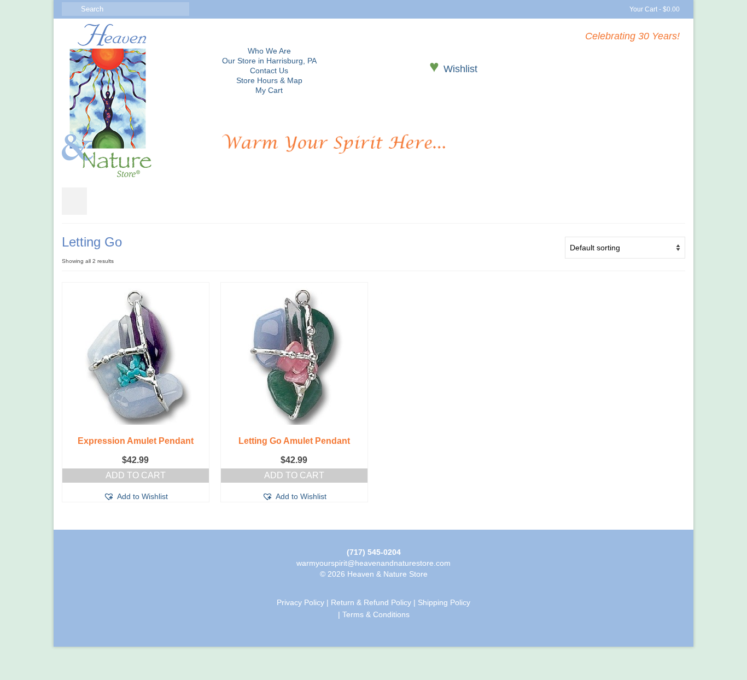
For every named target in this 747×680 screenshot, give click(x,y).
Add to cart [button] (136, 475)
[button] (135, 496)
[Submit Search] (70, 9)
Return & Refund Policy (371, 602)
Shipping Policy (444, 602)
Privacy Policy (300, 602)
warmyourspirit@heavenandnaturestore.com (373, 563)
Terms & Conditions (376, 614)
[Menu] (74, 201)
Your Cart (654, 9)
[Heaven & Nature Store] (134, 100)
